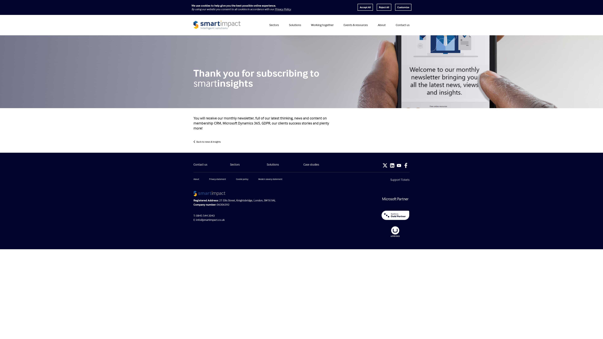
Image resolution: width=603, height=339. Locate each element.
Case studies (311, 164)
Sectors (274, 25)
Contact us (403, 25)
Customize (403, 7)
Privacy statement (217, 179)
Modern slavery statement (270, 179)
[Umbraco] (356, 231)
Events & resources (356, 25)
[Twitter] (385, 166)
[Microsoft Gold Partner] (356, 199)
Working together (322, 25)
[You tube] (399, 166)
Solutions (295, 25)
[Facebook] (406, 166)
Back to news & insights (208, 141)
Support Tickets (400, 180)
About (382, 25)
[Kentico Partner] (356, 215)
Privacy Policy (283, 9)
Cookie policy (242, 179)
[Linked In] (392, 166)
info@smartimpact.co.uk (210, 220)
